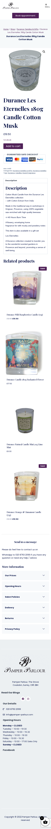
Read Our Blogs (10, 692)
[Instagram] (28, 699)
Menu (47, 7)
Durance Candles (39, 171)
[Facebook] (23, 699)
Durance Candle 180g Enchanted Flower (25, 379)
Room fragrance (29, 173)
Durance (11, 173)
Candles (18, 173)
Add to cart (13, 146)
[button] (43, 51)
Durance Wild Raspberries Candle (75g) (25, 314)
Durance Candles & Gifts (22, 171)
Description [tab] (11, 180)
